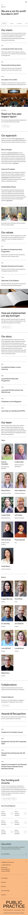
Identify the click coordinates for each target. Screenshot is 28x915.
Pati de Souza (6, 540)
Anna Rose (18, 599)
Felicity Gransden (4, 463)
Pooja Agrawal (20, 540)
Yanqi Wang (5, 566)
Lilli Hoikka (18, 515)
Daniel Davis (5, 490)
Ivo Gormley (5, 624)
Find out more (6, 126)
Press (23, 910)
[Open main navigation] (26, 2)
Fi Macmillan (19, 462)
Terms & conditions (8, 910)
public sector (19, 138)
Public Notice (9, 200)
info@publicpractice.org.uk (7, 862)
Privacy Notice (17, 910)
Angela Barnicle (7, 599)
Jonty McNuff (6, 648)
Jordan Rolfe (5, 515)
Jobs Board (15, 163)
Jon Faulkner (19, 624)
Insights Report (5, 177)
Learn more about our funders (9, 798)
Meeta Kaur (5, 673)
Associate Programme (12, 152)
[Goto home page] (2, 5)
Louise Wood (19, 648)
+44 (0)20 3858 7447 (6, 865)
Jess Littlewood (20, 490)
